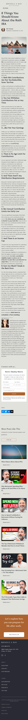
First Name (5, 382)
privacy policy (8, 399)
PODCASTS (4, 687)
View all (8, 439)
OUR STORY (4, 665)
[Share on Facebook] (2, 411)
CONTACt (4, 668)
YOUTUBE (4, 690)
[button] (26, 4)
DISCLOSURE (4, 713)
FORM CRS (4, 710)
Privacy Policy (5, 704)
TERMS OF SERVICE (6, 707)
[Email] (11, 411)
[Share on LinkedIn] (8, 411)
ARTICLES (4, 684)
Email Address (6, 387)
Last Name (17, 382)
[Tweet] (5, 411)
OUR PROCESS (5, 671)
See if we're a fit (14, 634)
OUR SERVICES (5, 681)
